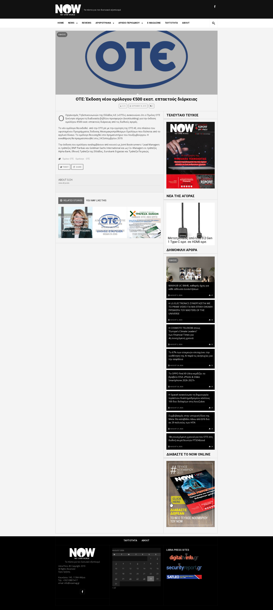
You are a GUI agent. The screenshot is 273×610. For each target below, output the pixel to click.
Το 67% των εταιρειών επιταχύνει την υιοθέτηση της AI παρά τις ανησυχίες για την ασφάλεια (190, 356)
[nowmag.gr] (68, 9)
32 (212, 365)
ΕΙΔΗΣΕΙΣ (62, 35)
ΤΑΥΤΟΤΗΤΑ (171, 23)
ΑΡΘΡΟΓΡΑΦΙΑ (103, 23)
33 (212, 344)
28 (144, 578)
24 (212, 429)
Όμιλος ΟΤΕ (68, 159)
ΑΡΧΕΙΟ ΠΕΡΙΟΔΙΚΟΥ (129, 23)
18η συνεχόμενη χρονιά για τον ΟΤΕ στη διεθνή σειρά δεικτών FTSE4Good (190, 438)
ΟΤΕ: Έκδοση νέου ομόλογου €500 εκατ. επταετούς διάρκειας (136, 99)
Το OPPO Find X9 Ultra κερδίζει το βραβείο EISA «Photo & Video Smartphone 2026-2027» (186, 377)
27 (137, 578)
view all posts (63, 183)
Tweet (66, 167)
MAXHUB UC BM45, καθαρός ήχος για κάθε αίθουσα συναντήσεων (188, 287)
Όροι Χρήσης (64, 571)
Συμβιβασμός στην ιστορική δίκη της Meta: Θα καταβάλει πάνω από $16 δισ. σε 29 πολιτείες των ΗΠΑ (189, 419)
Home (61, 23)
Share (78, 167)
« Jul (114, 587)
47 (212, 295)
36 (212, 320)
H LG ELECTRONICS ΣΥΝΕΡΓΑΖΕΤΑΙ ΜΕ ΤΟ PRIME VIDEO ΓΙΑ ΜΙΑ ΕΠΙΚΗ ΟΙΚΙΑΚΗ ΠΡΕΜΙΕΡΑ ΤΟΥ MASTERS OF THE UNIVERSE (190, 308)
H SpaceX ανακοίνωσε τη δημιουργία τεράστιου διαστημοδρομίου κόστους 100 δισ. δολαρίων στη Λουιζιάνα (189, 398)
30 (212, 386)
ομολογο (80, 159)
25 (212, 408)
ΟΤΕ (88, 159)
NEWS (71, 23)
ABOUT (186, 23)
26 (130, 578)
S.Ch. (124, 106)
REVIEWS (86, 23)
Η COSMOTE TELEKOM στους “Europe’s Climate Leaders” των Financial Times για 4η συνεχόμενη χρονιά (184, 333)
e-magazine (154, 23)
